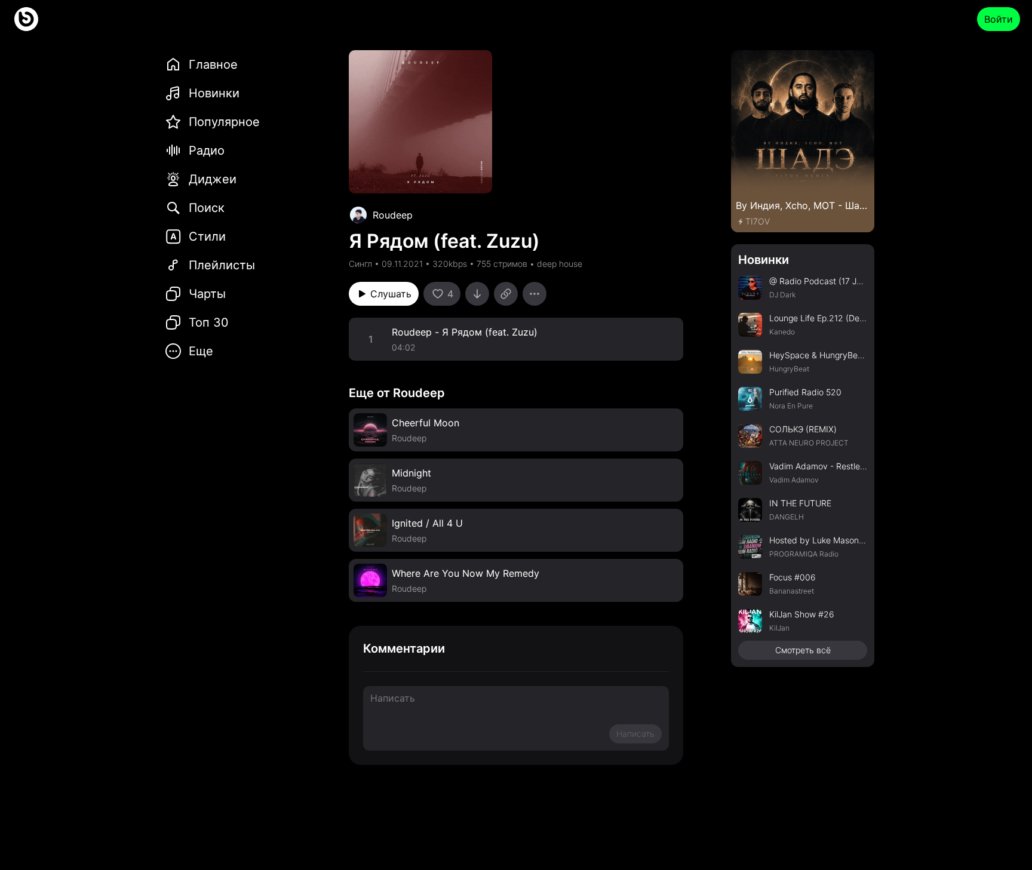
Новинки (763, 260)
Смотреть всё (803, 650)
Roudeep (393, 215)
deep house (559, 264)
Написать (635, 733)
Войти (998, 19)
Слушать (390, 294)
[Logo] (26, 19)
